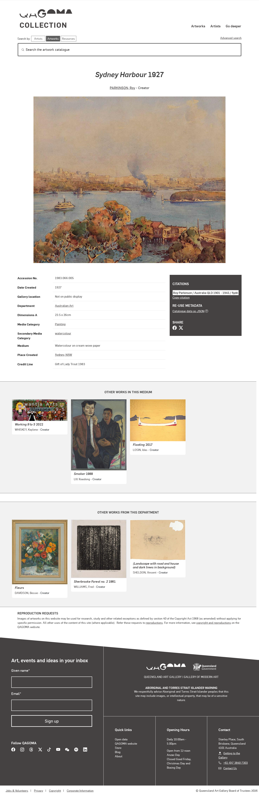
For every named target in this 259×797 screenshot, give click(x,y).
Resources (68, 38)
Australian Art (64, 305)
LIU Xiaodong (82, 479)
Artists (215, 26)
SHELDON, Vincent (144, 572)
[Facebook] (174, 328)
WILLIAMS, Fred (84, 586)
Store (118, 748)
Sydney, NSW (63, 355)
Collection (43, 24)
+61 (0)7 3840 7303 (235, 763)
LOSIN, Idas (140, 450)
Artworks (198, 26)
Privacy (38, 790)
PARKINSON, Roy (122, 88)
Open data (121, 739)
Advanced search (231, 38)
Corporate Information (80, 790)
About (118, 756)
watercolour (63, 333)
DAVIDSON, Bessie (26, 593)
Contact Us (230, 768)
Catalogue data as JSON (188, 311)
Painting (60, 324)
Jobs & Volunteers (17, 790)
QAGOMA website (126, 743)
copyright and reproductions (213, 622)
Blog (118, 752)
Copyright (55, 790)
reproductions (154, 622)
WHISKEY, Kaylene (26, 429)
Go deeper (233, 26)
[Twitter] (181, 328)
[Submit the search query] (20, 50)
